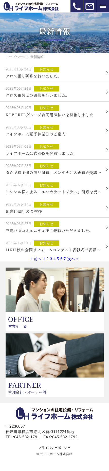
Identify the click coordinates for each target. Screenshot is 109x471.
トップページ (15, 57)
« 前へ (36, 259)
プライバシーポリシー (54, 447)
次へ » (73, 259)
